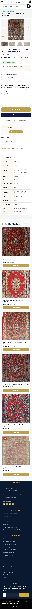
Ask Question (5, 152)
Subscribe (24, 594)
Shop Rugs (10, 11)
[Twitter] (7, 504)
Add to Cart (17, 109)
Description (15, 148)
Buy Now (16, 115)
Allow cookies (16, 606)
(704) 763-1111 (9, 486)
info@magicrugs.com (10, 497)
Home (3, 11)
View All (27, 224)
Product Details (6, 148)
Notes (21, 148)
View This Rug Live (16, 131)
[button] (28, 28)
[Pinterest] (13, 504)
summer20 (8, 69)
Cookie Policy (14, 603)
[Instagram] (10, 504)
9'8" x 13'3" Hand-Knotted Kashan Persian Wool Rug (16, 384)
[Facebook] (4, 504)
